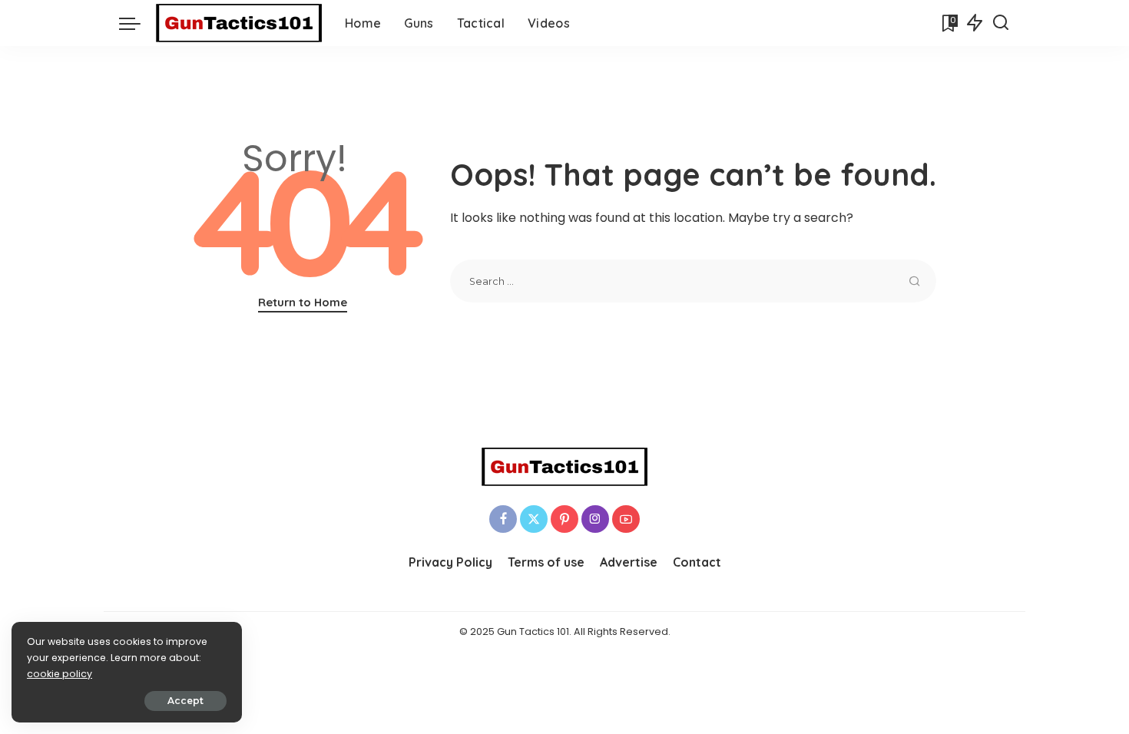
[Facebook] (503, 519)
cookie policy (59, 673)
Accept (185, 700)
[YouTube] (626, 519)
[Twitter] (534, 519)
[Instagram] (595, 519)
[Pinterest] (564, 519)
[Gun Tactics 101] (239, 23)
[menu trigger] (137, 23)
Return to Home (302, 302)
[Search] (1001, 23)
